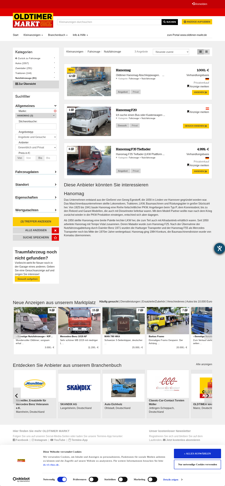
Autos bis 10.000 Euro (199, 301)
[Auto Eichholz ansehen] (124, 387)
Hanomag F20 (126, 110)
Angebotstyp (26, 132)
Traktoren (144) (23, 73)
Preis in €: (24, 153)
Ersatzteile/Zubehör (153, 301)
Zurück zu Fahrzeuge (28, 58)
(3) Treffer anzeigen (36, 221)
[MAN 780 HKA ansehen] (123, 320)
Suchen (171, 22)
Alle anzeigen (204, 364)
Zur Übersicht (27, 83)
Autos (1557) (22, 63)
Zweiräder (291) (23, 68)
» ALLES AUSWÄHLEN (197, 453)
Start (15, 35)
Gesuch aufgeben (27, 279)
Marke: (23, 111)
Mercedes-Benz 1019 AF (73, 336)
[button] (35, 115)
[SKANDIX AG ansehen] (79, 387)
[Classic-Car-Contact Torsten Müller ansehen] (168, 384)
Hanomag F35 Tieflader (133, 149)
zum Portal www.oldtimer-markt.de (187, 35)
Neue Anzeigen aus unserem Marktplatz (54, 302)
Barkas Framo (156, 336)
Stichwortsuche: (28, 121)
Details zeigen (170, 479)
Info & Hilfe (79, 35)
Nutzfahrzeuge (112, 51)
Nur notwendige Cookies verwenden (197, 464)
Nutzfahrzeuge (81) (26, 78)
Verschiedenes (175, 301)
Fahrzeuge (94, 51)
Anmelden (201, 4)
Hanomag (123, 70)
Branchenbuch (57, 35)
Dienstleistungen (130, 301)
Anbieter (23, 142)
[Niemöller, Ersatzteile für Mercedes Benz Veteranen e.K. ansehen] (35, 384)
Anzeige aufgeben (198, 21)
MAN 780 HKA (112, 336)
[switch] (93, 479)
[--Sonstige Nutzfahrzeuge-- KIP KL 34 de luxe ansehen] (35, 320)
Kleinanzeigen (32, 35)
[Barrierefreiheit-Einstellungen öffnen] (219, 248)
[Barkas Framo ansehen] (168, 320)
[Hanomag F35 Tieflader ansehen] (89, 160)
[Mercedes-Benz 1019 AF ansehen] (79, 320)
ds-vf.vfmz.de (51, 464)
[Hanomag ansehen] (89, 81)
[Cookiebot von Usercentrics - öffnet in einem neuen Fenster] (21, 479)
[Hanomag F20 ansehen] (89, 121)
